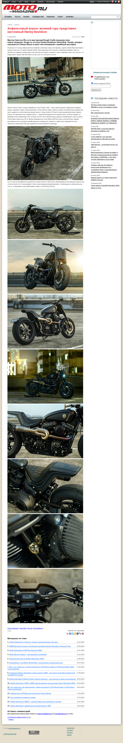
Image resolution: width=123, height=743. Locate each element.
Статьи (14, 1)
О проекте (70, 730)
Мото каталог (50, 1)
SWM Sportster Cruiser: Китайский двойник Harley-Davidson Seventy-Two (40, 646)
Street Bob (23, 628)
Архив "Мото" (71, 728)
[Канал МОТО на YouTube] (113, 2)
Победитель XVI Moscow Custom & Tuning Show (30, 693)
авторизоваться (61, 714)
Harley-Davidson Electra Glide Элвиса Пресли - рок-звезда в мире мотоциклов (42, 679)
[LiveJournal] (80, 633)
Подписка (70, 732)
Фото (20, 1)
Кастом (30, 628)
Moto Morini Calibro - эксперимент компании (28, 654)
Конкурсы (40, 1)
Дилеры (69, 735)
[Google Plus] (82, 633)
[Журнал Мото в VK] (116, 2)
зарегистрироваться (103, 1)
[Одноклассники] (75, 633)
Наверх (11, 719)
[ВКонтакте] (70, 633)
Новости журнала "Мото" (102, 83)
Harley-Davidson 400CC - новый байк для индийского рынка (35, 702)
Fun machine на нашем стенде (23, 697)
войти (92, 1)
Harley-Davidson (12, 628)
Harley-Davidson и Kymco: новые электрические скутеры (33, 642)
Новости (6, 1)
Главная (9, 24)
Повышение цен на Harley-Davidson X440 (26, 659)
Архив (33, 1)
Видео (26, 1)
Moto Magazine (8, 6)
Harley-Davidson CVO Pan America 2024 (25, 650)
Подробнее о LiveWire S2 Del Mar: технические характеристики (36, 663)
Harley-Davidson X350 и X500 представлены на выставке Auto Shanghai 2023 (42, 683)
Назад (9, 630)
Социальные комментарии (19, 717)
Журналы (60, 1)
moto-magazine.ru (14, 728)
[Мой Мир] (77, 633)
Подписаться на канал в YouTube (105, 72)
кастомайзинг (38, 628)
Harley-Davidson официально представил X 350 (30, 706)
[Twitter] (72, 633)
